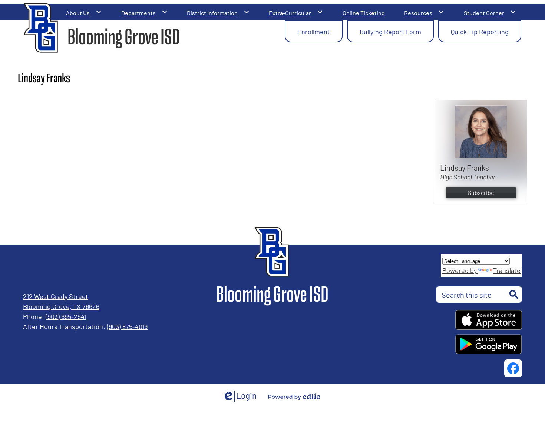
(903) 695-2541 (66, 316)
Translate (507, 270)
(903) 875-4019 (127, 326)
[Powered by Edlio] (294, 396)
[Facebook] (513, 368)
